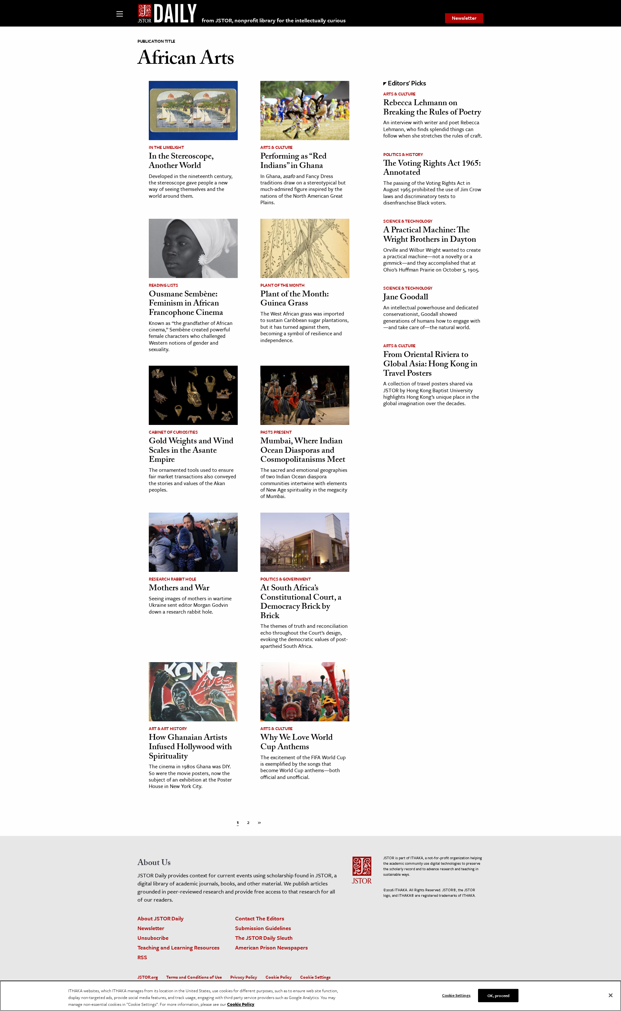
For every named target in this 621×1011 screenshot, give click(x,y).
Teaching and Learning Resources (178, 947)
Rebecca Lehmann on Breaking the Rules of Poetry (432, 108)
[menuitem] (464, 18)
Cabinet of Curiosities (173, 432)
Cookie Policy (279, 977)
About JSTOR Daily (160, 918)
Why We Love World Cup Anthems (296, 743)
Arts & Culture (276, 147)
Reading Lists (163, 285)
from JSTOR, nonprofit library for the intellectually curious (274, 20)
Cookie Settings (315, 977)
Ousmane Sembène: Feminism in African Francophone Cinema (186, 304)
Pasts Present (275, 432)
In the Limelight (166, 147)
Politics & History (403, 154)
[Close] (611, 995)
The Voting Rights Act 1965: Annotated (432, 169)
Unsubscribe (153, 938)
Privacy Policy (243, 977)
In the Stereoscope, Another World (181, 162)
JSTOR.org (147, 977)
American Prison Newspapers (271, 947)
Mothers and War (179, 589)
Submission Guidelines (263, 928)
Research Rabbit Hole (172, 579)
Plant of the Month (282, 285)
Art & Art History (168, 728)
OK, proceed (498, 995)
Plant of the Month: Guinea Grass (294, 300)
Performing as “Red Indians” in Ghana (293, 162)
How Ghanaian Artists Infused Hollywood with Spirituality (190, 747)
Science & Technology (407, 221)
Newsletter (464, 17)
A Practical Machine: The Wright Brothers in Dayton (429, 236)
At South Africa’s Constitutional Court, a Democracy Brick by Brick (301, 603)
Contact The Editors (259, 918)
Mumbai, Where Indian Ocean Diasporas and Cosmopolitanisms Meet (302, 451)
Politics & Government (285, 579)
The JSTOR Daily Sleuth (264, 938)
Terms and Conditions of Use (194, 977)
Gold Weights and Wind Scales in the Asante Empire (191, 451)
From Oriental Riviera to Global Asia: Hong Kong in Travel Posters (430, 365)
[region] (310, 996)
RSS (142, 957)
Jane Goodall (405, 298)
